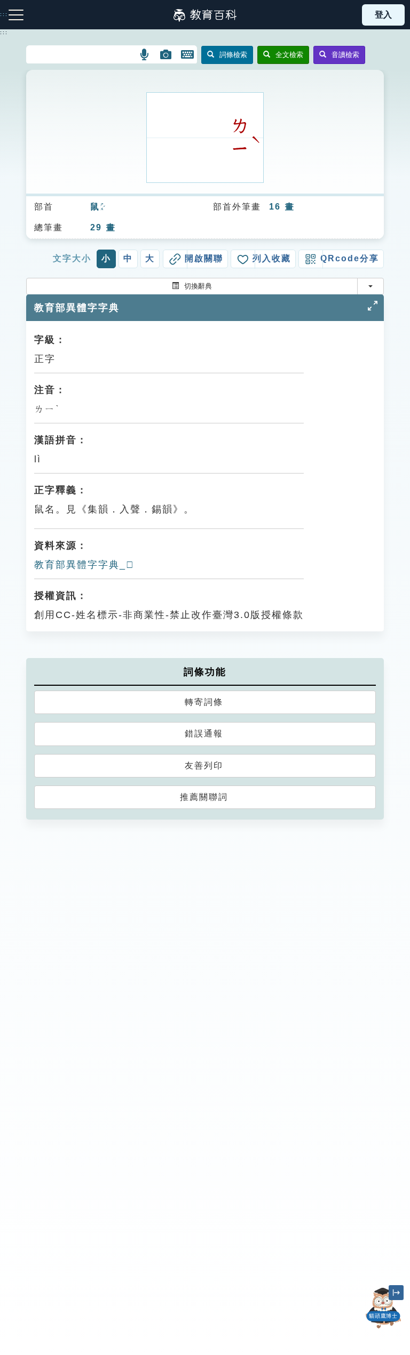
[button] (145, 54)
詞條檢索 (233, 55)
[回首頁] (205, 15)
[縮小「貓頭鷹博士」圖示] (396, 1292)
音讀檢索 (345, 55)
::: (4, 32)
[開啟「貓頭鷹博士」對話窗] (383, 1308)
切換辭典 (198, 286)
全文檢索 (289, 55)
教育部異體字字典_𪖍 (84, 564)
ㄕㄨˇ (102, 207)
